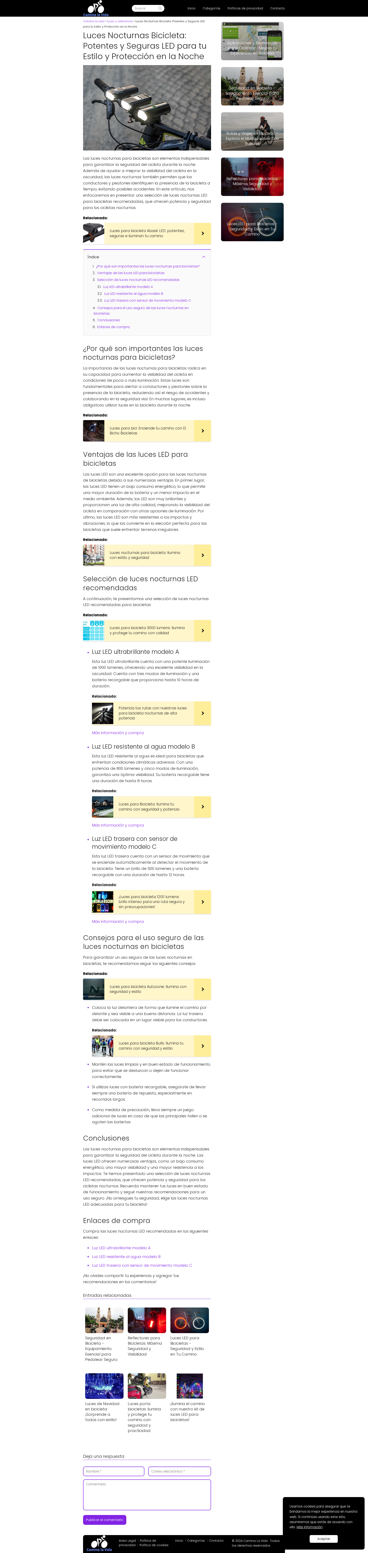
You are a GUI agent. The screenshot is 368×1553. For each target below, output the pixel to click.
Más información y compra (118, 732)
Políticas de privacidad (245, 8)
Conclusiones (108, 320)
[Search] (159, 8)
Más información (310, 1527)
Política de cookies (153, 1545)
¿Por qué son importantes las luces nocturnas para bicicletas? (148, 266)
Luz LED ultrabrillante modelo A (128, 286)
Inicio (192, 8)
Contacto (277, 8)
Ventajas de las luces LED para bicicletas (130, 272)
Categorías (211, 8)
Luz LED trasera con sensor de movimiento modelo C (147, 300)
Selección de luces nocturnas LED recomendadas (138, 279)
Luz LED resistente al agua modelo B (133, 293)
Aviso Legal (127, 1540)
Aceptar (323, 1539)
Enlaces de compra (113, 326)
